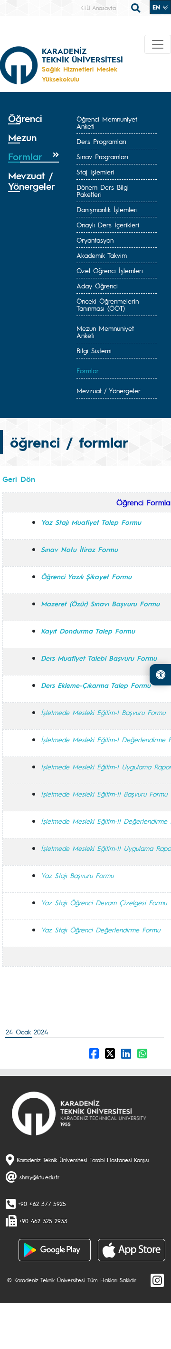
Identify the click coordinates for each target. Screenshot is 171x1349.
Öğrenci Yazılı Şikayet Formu (86, 576)
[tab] (33, 118)
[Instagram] (157, 1280)
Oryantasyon (95, 239)
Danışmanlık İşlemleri (107, 209)
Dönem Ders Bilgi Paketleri (102, 190)
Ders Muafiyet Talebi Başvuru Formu (99, 658)
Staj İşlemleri (95, 171)
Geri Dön (18, 479)
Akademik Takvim (101, 255)
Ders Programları (101, 141)
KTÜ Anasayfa (98, 7)
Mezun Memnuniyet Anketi (105, 331)
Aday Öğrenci (97, 285)
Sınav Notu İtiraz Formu (79, 549)
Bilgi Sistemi (94, 350)
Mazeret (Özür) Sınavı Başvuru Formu (100, 603)
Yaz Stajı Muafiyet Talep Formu (91, 522)
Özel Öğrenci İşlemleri (109, 270)
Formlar (87, 370)
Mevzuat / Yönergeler (108, 390)
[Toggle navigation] (157, 44)
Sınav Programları (102, 156)
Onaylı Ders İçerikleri (107, 224)
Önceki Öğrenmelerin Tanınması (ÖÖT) (107, 304)
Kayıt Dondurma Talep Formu (88, 630)
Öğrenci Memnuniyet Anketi (106, 122)
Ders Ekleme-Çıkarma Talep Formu (96, 685)
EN (157, 7)
